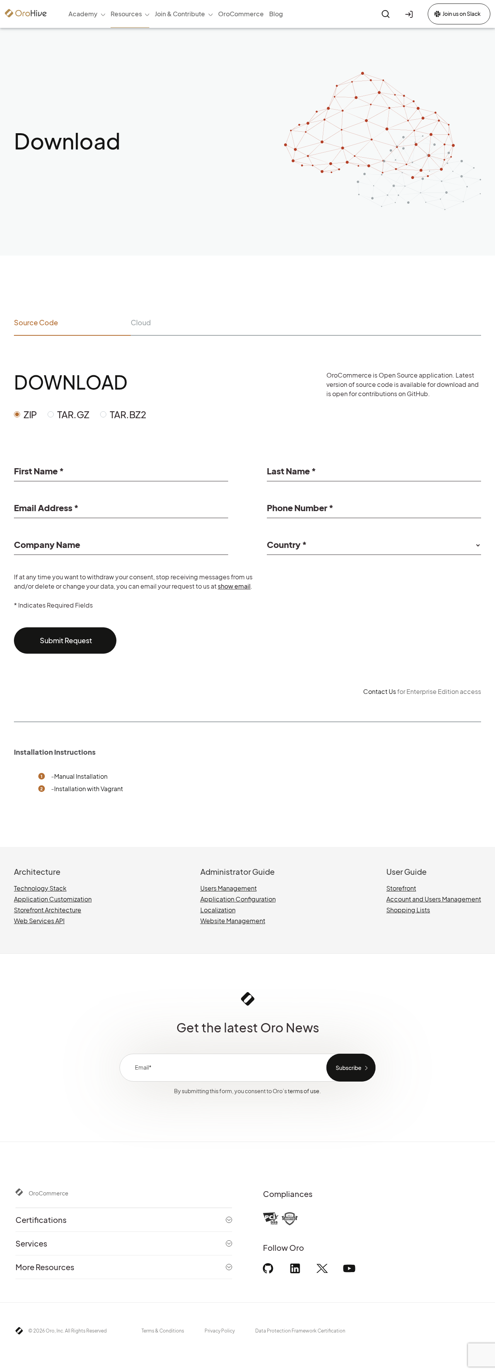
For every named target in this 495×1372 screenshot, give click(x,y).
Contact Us (379, 691)
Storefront (401, 888)
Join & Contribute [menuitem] (180, 14)
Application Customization (53, 899)
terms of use (303, 1090)
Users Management (228, 888)
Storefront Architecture (47, 910)
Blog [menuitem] (276, 14)
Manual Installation (81, 776)
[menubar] (176, 14)
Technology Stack (40, 888)
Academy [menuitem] (82, 14)
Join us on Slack (461, 13)
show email (234, 586)
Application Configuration (238, 899)
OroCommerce (48, 1193)
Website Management (232, 921)
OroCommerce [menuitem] (241, 14)
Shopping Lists (408, 910)
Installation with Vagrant (88, 789)
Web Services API (39, 921)
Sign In (410, 14)
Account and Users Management (433, 899)
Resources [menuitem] (126, 14)
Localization (218, 910)
